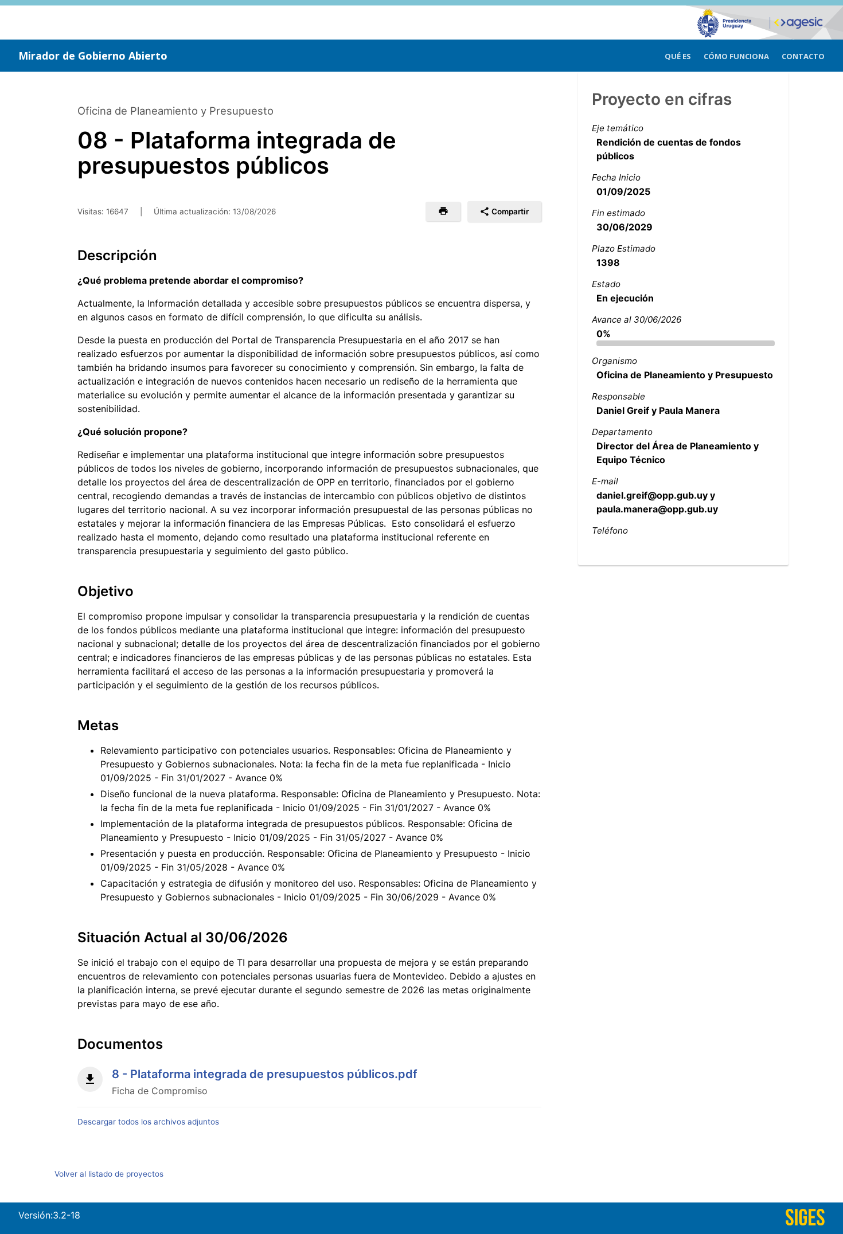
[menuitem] (678, 54)
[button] (443, 211)
